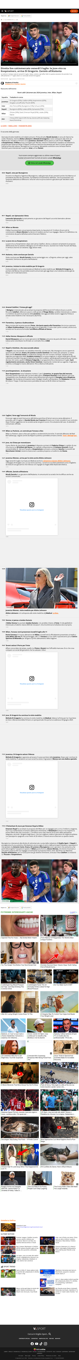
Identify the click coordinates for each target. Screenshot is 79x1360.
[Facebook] (32, 1345)
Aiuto (59, 1355)
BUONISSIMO (72, 1351)
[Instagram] (45, 1345)
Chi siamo (20, 1355)
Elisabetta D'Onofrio (11, 82)
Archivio (57, 1338)
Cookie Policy (41, 1355)
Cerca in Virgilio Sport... (38, 1334)
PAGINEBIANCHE (41, 1351)
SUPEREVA (39, 1353)
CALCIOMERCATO (9, 20)
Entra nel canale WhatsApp (41, 163)
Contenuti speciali (24, 1338)
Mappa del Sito (43, 1338)
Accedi (74, 11)
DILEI (54, 1351)
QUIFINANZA (65, 1351)
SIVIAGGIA (58, 1351)
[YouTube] (36, 1345)
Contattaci (34, 1338)
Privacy (34, 1355)
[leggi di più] (76, 83)
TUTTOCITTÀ (49, 1351)
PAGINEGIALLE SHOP (26, 1351)
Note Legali (27, 1355)
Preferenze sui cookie (51, 1355)
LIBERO (6, 1351)
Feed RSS (51, 1338)
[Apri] (2, 11)
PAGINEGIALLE (17, 1351)
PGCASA (35, 1351)
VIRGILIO (10, 1351)
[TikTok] (41, 1345)
